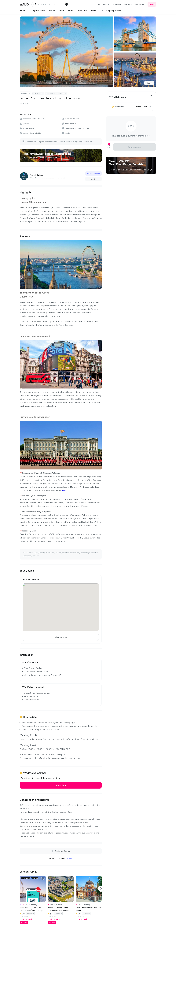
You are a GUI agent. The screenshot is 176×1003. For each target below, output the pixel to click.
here (63, 490)
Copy (69, 858)
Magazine (117, 4)
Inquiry (93, 179)
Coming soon (134, 147)
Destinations (102, 4)
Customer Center (62, 851)
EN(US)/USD (140, 4)
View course (60, 637)
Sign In (152, 4)
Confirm (62, 785)
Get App (128, 4)
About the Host (93, 173)
